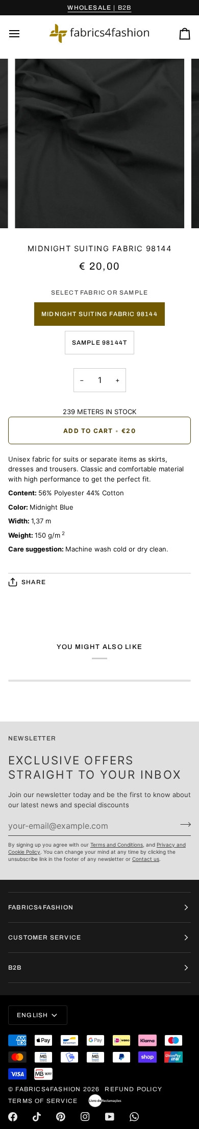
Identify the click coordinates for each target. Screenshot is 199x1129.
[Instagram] (85, 1116)
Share (33, 582)
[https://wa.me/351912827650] (134, 1116)
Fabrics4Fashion (48, 1089)
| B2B (99, 7)
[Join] (182, 824)
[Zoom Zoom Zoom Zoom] (99, 143)
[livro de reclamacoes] (105, 1101)
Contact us (145, 859)
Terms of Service (43, 1100)
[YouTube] (109, 1116)
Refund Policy (133, 1089)
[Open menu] (23, 33)
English (32, 1015)
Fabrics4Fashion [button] (40, 907)
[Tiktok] (37, 1116)
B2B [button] (15, 967)
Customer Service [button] (44, 937)
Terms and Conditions (116, 845)
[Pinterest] (60, 1116)
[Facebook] (12, 1116)
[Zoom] (34, 209)
